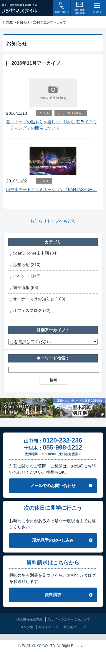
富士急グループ (74, 627)
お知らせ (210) (27, 264)
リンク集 (26, 627)
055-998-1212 (62, 447)
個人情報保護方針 (29, 619)
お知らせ (22, 22)
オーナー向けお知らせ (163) (39, 299)
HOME (8, 22)
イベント (44, 113)
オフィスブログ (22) (32, 310)
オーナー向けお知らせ (70, 113)
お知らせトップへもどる (53, 221)
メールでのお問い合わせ (53, 485)
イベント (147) (27, 276)
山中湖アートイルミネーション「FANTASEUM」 (51, 189)
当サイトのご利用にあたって (69, 619)
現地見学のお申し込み (53, 540)
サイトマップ (48, 627)
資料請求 (53, 594)
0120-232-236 (62, 440)
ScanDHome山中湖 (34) (35, 253)
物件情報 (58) (25, 287)
